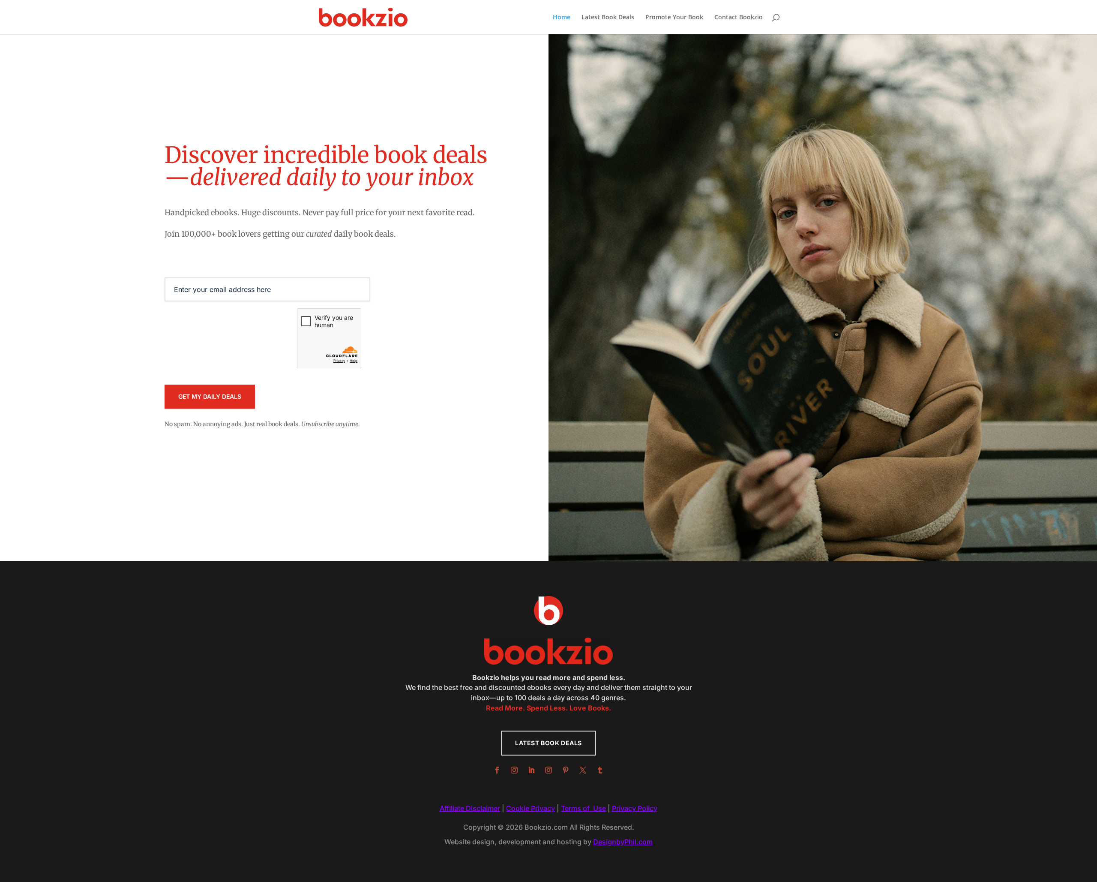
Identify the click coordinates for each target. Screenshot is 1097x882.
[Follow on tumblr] (600, 770)
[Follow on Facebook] (497, 770)
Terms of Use (583, 808)
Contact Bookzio (738, 17)
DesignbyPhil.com (623, 841)
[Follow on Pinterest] (565, 770)
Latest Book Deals (607, 17)
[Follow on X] (583, 770)
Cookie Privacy (530, 808)
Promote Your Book (674, 17)
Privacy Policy (634, 808)
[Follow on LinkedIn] (531, 770)
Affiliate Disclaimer (470, 808)
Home (561, 17)
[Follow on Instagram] (514, 770)
